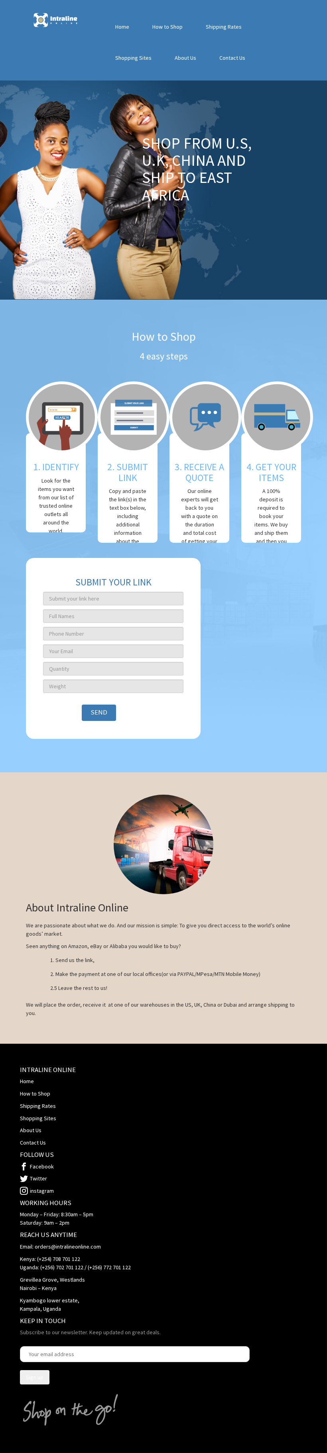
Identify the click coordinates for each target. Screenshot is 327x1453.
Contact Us (232, 57)
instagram (42, 1190)
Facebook (42, 1166)
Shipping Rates (224, 26)
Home (122, 26)
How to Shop (167, 26)
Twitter (38, 1178)
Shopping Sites (133, 57)
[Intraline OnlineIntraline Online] (56, 20)
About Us (185, 57)
